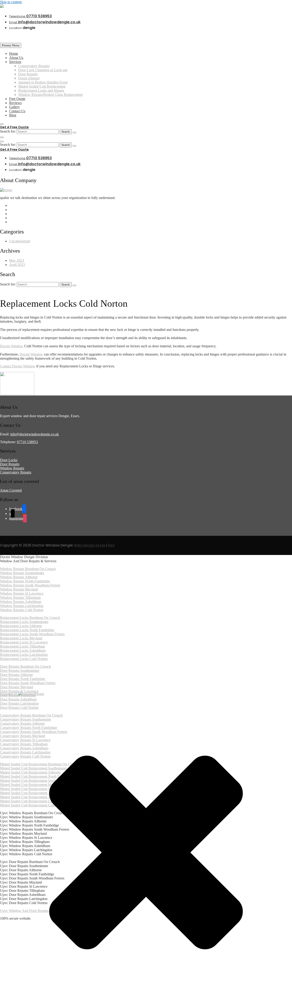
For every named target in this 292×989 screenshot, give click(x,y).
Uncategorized (19, 241)
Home (13, 53)
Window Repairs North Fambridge (25, 581)
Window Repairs (12, 468)
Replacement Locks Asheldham (23, 650)
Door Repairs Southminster (19, 670)
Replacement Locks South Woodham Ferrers (32, 634)
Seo (111, 545)
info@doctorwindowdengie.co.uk (45, 22)
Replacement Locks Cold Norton (24, 659)
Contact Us (17, 111)
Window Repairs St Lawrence (21, 593)
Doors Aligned (28, 78)
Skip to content (11, 2)
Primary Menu (10, 45)
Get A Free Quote (14, 127)
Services (15, 62)
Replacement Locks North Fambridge (27, 630)
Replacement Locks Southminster (24, 622)
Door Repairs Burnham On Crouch (25, 666)
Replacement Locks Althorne (21, 626)
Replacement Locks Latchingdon (24, 655)
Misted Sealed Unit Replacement (41, 86)
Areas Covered (11, 490)
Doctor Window (11, 346)
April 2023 (17, 265)
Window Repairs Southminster (22, 573)
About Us (16, 58)
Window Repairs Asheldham (20, 602)
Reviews (15, 103)
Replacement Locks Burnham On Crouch (30, 618)
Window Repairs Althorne (19, 577)
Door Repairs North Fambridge (22, 679)
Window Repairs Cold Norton (21, 610)
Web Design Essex (90, 545)
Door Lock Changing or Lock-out (42, 70)
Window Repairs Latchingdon (21, 606)
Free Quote (17, 99)
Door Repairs (28, 74)
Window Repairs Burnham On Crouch (28, 569)
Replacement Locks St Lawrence (24, 642)
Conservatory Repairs (34, 66)
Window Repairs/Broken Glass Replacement (50, 95)
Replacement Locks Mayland (21, 638)
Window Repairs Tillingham (20, 597)
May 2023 (16, 260)
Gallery (14, 107)
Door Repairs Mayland (16, 687)
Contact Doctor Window (17, 366)
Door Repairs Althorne (16, 675)
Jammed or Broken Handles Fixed (43, 82)
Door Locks (8, 460)
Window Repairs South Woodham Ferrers (30, 585)
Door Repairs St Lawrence (19, 691)
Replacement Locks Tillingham (22, 646)
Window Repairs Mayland (19, 589)
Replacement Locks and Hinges (41, 90)
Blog (12, 115)
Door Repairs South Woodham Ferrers (27, 683)
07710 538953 (30, 16)
